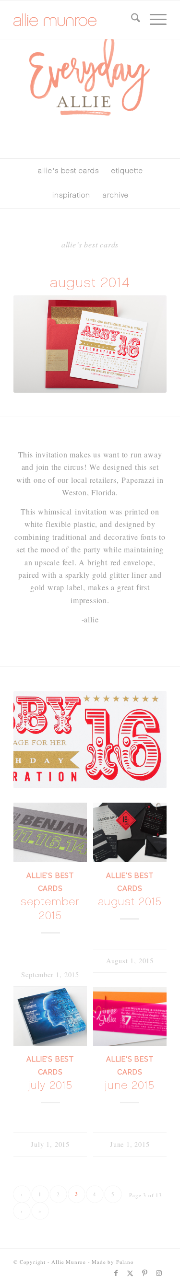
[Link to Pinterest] (145, 1273)
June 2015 (130, 1085)
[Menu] (153, 19)
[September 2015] (50, 832)
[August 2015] (130, 832)
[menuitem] (130, 19)
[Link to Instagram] (159, 1273)
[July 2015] (50, 1016)
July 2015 (50, 1085)
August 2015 (130, 901)
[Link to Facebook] (116, 1273)
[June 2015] (130, 1016)
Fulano (125, 1261)
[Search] (130, 19)
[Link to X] (130, 1273)
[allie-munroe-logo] (74, 19)
